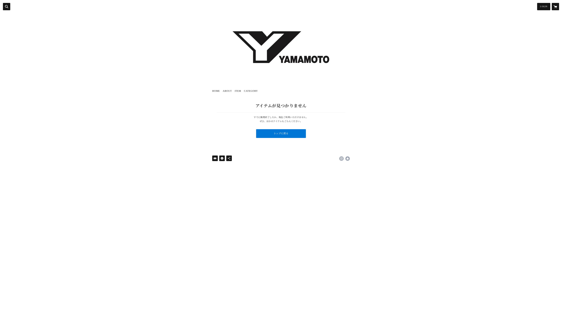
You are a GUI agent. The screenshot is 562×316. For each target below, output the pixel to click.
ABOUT (227, 91)
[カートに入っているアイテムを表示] (555, 6)
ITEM (238, 91)
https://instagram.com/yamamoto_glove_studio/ (341, 158)
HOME (216, 91)
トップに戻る (281, 133)
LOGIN (543, 6)
